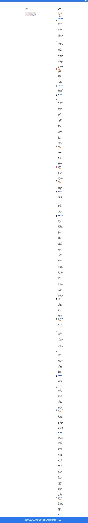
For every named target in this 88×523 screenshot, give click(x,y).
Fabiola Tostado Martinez (61, 85)
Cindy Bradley (60, 180)
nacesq (27, 9)
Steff (58, 145)
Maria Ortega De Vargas (61, 409)
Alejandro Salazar (60, 215)
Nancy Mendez (60, 375)
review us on (60, 18)
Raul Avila (59, 166)
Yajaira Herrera (60, 68)
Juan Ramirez (60, 191)
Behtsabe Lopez (60, 497)
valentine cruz (60, 298)
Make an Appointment (80, 0)
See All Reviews (59, 514)
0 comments (33, 9)
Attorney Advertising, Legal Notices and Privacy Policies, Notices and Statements (49, 519)
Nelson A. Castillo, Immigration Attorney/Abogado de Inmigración (60, 10)
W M (58, 99)
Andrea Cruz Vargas (60, 318)
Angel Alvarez (60, 432)
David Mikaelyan (60, 94)
